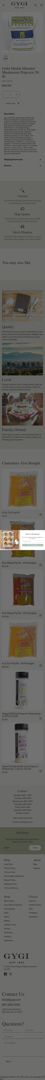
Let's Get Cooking (33, 545)
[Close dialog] (43, 531)
